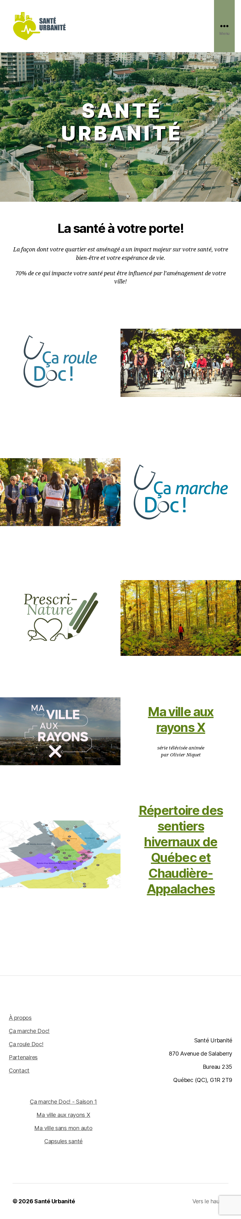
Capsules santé (63, 1141)
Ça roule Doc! (26, 1044)
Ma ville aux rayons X (180, 719)
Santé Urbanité (54, 1201)
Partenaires (23, 1057)
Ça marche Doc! (29, 1031)
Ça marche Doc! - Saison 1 (63, 1101)
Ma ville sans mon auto (63, 1128)
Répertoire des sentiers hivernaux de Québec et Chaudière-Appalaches (181, 850)
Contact (19, 1070)
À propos (20, 1017)
